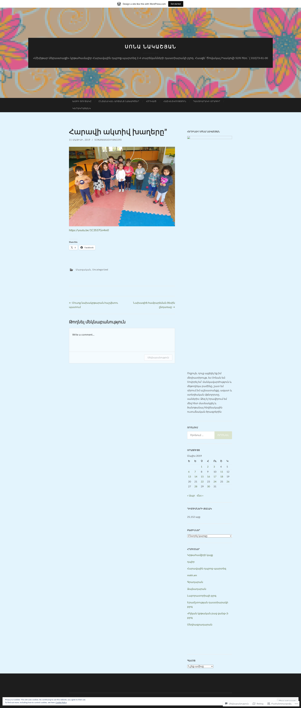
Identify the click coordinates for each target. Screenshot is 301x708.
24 (215, 481)
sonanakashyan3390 (108, 140)
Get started (176, 4)
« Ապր (191, 495)
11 (221, 472)
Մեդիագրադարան (199, 624)
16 (208, 476)
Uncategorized (100, 270)
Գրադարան (195, 582)
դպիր (191, 562)
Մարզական (83, 270)
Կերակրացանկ (81, 109)
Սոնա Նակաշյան (150, 46)
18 (221, 476)
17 (215, 476)
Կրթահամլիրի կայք (200, 555)
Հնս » (200, 495)
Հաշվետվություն (175, 101)
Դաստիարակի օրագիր (206, 101)
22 (202, 481)
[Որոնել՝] (209, 435)
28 (195, 486)
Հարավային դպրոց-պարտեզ (206, 568)
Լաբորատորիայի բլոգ (201, 596)
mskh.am (192, 575)
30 (208, 486)
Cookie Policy (61, 702)
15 (202, 476)
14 (195, 476)
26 (228, 481)
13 (189, 476)
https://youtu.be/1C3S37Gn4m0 (89, 230)
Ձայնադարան (196, 589)
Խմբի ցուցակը (82, 101)
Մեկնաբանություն (158, 357)
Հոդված (151, 101)
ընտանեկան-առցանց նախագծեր (119, 101)
